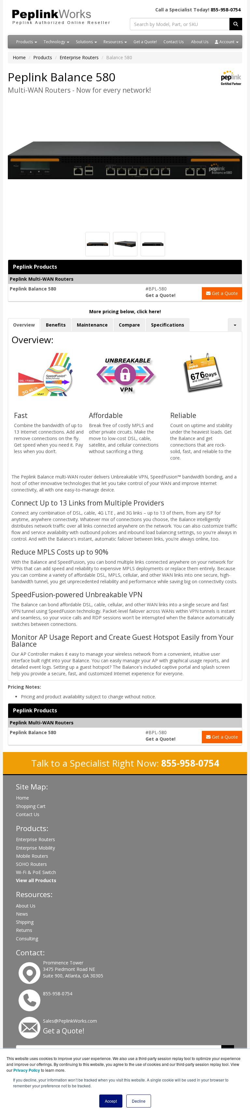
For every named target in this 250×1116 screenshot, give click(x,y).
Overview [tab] (24, 325)
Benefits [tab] (56, 325)
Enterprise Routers (79, 57)
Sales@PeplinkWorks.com (70, 1021)
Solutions (85, 42)
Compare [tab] (129, 325)
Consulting (27, 938)
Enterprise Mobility (35, 848)
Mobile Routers (32, 856)
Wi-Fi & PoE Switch (36, 872)
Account (226, 42)
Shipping (25, 922)
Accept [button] (111, 1101)
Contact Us (173, 42)
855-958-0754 (226, 10)
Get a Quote (224, 293)
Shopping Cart (31, 806)
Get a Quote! (145, 42)
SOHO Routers (31, 864)
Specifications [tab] (167, 325)
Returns (24, 930)
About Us (199, 42)
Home (19, 57)
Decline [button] (139, 1101)
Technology (55, 42)
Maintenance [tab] (92, 325)
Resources (114, 42)
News (22, 914)
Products (25, 42)
